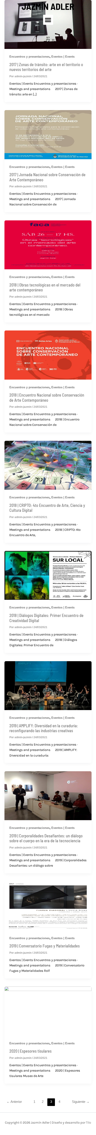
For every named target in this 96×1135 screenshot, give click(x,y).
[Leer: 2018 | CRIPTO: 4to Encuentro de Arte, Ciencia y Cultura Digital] (48, 465)
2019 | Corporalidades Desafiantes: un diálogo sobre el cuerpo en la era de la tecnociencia (46, 838)
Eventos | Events (63, 277)
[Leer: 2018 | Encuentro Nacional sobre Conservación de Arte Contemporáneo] (48, 355)
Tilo (88, 1123)
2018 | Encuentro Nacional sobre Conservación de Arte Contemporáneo (46, 397)
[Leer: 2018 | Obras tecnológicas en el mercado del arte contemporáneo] (48, 245)
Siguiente (81, 1102)
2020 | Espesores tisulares (30, 1051)
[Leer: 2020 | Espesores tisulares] (48, 1011)
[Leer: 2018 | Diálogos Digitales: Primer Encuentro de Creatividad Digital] (48, 575)
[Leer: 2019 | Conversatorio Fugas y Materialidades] (48, 906)
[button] (48, 20)
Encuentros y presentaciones (29, 277)
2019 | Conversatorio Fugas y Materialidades (44, 945)
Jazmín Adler (48, 6)
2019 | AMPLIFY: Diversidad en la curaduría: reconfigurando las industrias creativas (43, 728)
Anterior (14, 1102)
